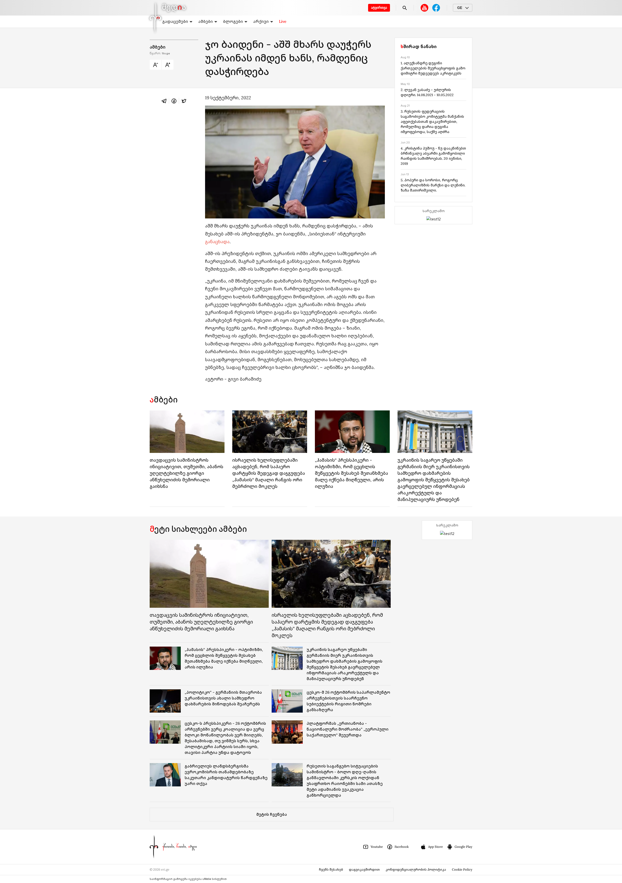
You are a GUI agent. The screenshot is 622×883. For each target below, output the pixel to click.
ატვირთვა (379, 8)
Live (282, 21)
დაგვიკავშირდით (364, 869)
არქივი (261, 21)
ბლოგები (233, 21)
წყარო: (160, 53)
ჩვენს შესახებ (331, 869)
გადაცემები (175, 21)
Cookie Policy (462, 869)
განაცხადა (217, 241)
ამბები (205, 21)
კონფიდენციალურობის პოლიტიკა (416, 869)
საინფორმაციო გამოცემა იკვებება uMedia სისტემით (188, 879)
